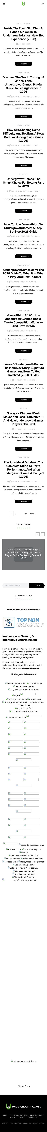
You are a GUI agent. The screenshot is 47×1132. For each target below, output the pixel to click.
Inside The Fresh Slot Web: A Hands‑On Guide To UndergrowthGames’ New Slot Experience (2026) (23, 34)
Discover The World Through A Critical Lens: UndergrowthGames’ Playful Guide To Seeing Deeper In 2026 (23, 84)
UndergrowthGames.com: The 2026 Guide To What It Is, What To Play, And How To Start (23, 273)
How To (23, 408)
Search (37, 585)
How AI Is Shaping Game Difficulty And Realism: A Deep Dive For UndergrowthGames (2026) (23, 135)
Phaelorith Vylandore (25, 380)
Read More (22, 64)
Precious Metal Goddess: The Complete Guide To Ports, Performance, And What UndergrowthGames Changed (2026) (23, 469)
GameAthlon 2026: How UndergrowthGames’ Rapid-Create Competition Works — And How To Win (23, 321)
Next (32, 513)
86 (26, 513)
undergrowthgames (30, 668)
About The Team (17, 1117)
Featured (23, 359)
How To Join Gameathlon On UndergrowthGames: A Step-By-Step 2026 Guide (23, 228)
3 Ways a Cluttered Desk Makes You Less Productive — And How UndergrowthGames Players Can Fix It (23, 419)
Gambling (23, 174)
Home (4, 1115)
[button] (43, 534)
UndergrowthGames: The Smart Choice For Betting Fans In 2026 (23, 182)
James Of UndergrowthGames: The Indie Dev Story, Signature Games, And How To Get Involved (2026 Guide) (23, 370)
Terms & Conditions (18, 1115)
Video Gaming (24, 72)
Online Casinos (23, 23)
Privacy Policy (37, 1115)
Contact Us (32, 1117)
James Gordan (25, 44)
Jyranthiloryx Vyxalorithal (25, 96)
